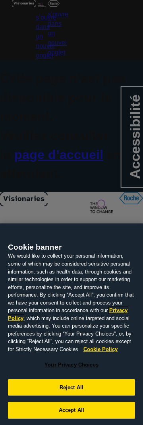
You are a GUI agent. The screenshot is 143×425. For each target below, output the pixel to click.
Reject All (71, 387)
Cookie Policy (100, 349)
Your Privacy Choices (71, 365)
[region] (71, 324)
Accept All (71, 410)
